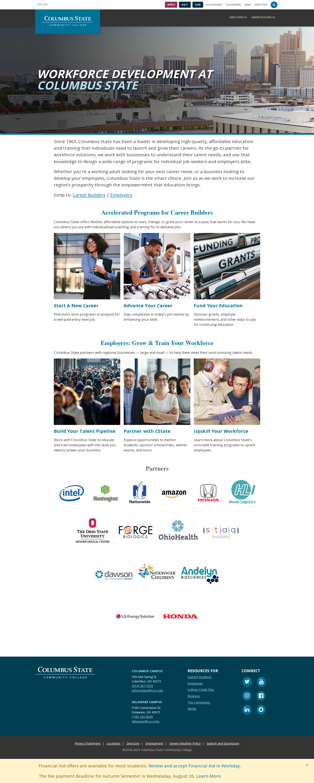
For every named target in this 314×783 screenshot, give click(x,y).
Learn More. (209, 776)
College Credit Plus (201, 690)
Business (194, 696)
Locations (113, 743)
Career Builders (261, 17)
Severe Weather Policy (185, 743)
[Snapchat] (261, 710)
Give (198, 4)
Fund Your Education (218, 306)
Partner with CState (147, 431)
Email (247, 4)
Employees (195, 683)
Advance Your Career (148, 306)
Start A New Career (76, 306)
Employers (237, 17)
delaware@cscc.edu (145, 721)
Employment (154, 743)
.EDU (42, 4)
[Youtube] (261, 682)
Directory (261, 4)
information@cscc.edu (147, 690)
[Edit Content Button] (2, 780)
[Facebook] (261, 696)
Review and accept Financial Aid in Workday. (194, 766)
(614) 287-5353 (142, 686)
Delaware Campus (147, 702)
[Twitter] (247, 682)
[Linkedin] (247, 710)
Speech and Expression (223, 743)
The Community (199, 702)
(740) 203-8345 (142, 717)
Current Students (200, 677)
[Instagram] (247, 696)
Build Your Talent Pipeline (84, 431)
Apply (171, 4)
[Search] (274, 4)
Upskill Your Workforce (221, 431)
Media (192, 709)
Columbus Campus (147, 671)
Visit (185, 4)
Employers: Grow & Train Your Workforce (157, 342)
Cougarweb (233, 4)
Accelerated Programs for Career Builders (157, 212)
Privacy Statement (88, 743)
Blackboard (214, 4)
